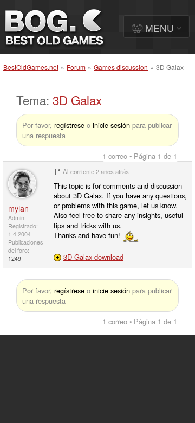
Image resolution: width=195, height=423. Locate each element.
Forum (76, 67)
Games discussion (121, 67)
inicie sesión (111, 125)
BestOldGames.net (30, 67)
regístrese (69, 125)
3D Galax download (93, 257)
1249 (14, 258)
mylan (18, 208)
